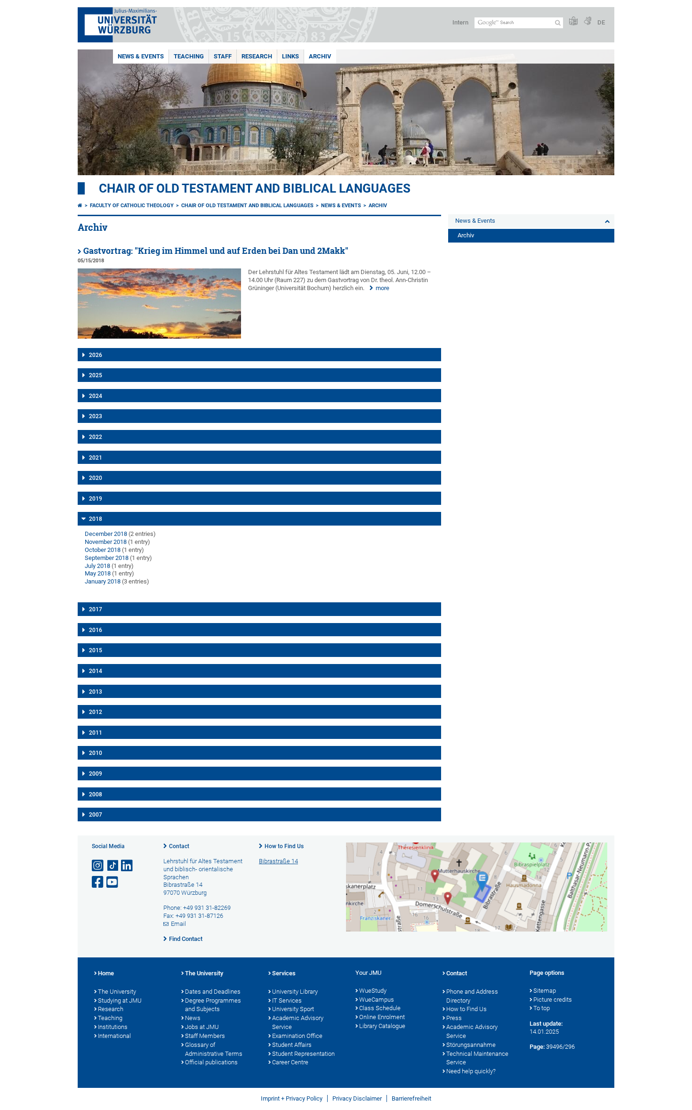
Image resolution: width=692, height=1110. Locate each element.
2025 (95, 375)
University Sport (293, 1009)
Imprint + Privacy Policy (291, 1098)
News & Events (141, 56)
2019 (95, 498)
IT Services (287, 1000)
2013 (95, 692)
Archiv (320, 56)
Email (178, 923)
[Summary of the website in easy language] (573, 21)
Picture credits (552, 999)
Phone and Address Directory (472, 996)
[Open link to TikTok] (113, 866)
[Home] (80, 206)
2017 (95, 609)
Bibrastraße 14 (278, 861)
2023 (95, 416)
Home (106, 973)
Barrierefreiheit (411, 1098)
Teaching (189, 56)
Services (284, 973)
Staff (223, 56)
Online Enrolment (382, 1017)
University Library (295, 991)
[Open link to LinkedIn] (127, 866)
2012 (95, 712)
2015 (95, 650)
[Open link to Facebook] (98, 882)
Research (256, 56)
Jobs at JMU (202, 1026)
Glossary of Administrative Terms (213, 1049)
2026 (95, 355)
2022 (95, 437)
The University (117, 991)
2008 (95, 794)
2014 (95, 671)
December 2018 (106, 533)
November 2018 (106, 541)
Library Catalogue (382, 1025)
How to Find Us (284, 846)
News (193, 1017)
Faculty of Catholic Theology (132, 206)
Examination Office (297, 1035)
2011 (95, 732)
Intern (460, 22)
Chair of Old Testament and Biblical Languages (254, 188)
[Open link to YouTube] (113, 882)
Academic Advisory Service (297, 1022)
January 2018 (103, 581)
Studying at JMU (120, 1000)
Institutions (113, 1026)
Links (290, 56)
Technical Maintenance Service (477, 1058)
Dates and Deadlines (213, 991)
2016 (95, 630)
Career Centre (290, 1062)
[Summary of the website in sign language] (587, 21)
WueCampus (376, 999)
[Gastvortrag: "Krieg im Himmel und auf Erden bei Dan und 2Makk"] (159, 336)
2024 (95, 396)
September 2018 (107, 557)
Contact (179, 846)
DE (601, 22)
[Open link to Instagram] (98, 866)
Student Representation (303, 1053)
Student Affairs (292, 1044)
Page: (537, 1046)
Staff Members (205, 1035)
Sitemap (544, 990)
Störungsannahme (471, 1044)
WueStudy (372, 990)
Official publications (211, 1062)
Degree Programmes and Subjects (213, 1005)
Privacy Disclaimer (357, 1098)
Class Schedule (380, 1008)
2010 (95, 753)
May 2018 (98, 573)
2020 (95, 478)
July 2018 (97, 565)
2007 (95, 814)
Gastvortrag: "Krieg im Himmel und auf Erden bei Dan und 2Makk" (215, 250)
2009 (95, 773)
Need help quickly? (471, 1071)
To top (541, 1008)
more (382, 288)
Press (454, 1017)
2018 (95, 519)
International (114, 1035)
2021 (95, 457)
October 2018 (103, 549)
